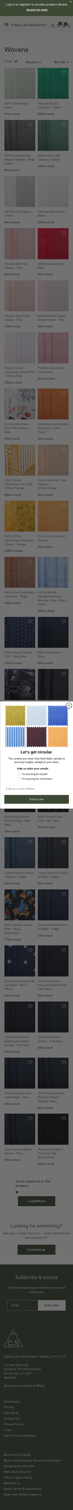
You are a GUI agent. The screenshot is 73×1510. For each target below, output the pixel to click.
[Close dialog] (69, 705)
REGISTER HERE (37, 10)
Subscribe (36, 799)
